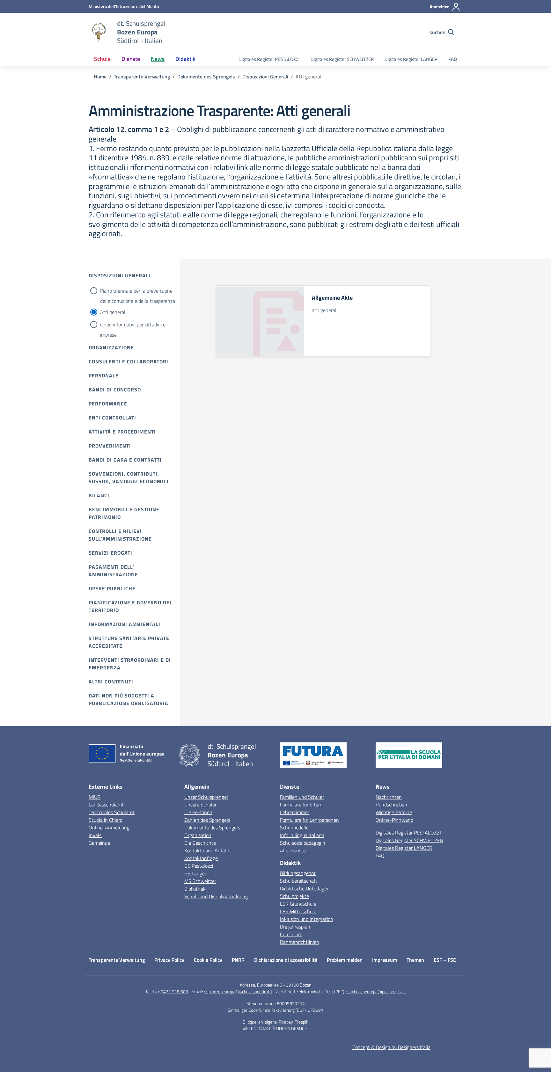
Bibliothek (195, 889)
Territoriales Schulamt (112, 812)
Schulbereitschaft (298, 881)
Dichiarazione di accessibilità (285, 960)
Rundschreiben (391, 804)
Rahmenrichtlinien (299, 942)
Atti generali (113, 312)
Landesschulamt (106, 804)
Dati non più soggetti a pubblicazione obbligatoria (128, 699)
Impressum (384, 960)
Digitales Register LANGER (411, 59)
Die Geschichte (200, 843)
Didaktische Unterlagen (305, 888)
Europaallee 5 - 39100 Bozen (284, 984)
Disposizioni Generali (120, 275)
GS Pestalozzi (198, 866)
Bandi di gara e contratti (125, 459)
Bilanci (99, 495)
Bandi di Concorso (115, 389)
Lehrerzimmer (294, 812)
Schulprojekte (294, 896)
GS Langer (195, 873)
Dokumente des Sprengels (212, 827)
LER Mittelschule (298, 911)
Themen (415, 960)
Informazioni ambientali (124, 624)
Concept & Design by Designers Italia (391, 1047)
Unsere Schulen (201, 804)
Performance (108, 403)
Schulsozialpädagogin (302, 843)
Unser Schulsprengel (206, 797)
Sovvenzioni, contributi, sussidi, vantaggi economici (129, 477)
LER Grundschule (298, 904)
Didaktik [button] (185, 59)
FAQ (452, 59)
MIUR (94, 797)
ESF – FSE (445, 960)
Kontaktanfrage (201, 858)
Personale (104, 375)
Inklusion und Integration (306, 919)
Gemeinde (99, 843)
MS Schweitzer (200, 881)
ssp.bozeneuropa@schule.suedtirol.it (238, 991)
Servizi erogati (110, 553)
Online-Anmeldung (109, 827)
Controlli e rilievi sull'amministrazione (120, 535)
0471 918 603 (174, 991)
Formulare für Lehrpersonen (309, 820)
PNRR (238, 960)
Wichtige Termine (394, 812)
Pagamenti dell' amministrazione (113, 570)
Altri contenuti (111, 681)
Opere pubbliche (112, 588)
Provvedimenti (110, 445)
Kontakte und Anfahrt (207, 850)
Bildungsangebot (298, 873)
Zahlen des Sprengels (207, 820)
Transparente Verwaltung (117, 960)
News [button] (158, 59)
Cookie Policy (208, 960)
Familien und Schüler (302, 797)
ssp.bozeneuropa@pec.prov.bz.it (376, 991)
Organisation (197, 835)
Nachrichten (389, 797)
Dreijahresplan (295, 926)
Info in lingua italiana (302, 835)
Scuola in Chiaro (105, 820)
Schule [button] (102, 59)
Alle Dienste (293, 850)
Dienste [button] (130, 59)
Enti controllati (112, 417)
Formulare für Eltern (301, 804)
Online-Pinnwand (394, 820)
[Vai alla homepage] (99, 32)
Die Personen (198, 812)
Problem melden (345, 960)
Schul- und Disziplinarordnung (216, 896)
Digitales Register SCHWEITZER (342, 59)
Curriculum (291, 934)
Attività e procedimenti (122, 431)
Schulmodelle (294, 827)
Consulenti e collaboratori (128, 361)
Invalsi (95, 835)
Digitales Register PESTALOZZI (269, 59)
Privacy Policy (169, 960)
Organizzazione (111, 347)
